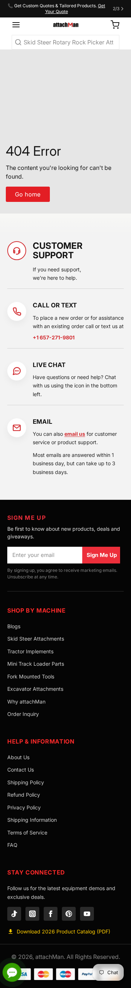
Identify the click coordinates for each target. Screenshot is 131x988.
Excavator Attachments (35, 689)
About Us (18, 757)
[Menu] (18, 24)
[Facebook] (50, 914)
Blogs (13, 626)
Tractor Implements (30, 651)
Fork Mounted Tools (30, 676)
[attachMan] (65, 24)
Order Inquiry (23, 714)
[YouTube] (87, 914)
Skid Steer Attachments (35, 639)
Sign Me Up (102, 554)
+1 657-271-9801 (54, 337)
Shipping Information (32, 820)
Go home (28, 194)
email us (74, 434)
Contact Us (20, 769)
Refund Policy (23, 795)
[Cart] (112, 24)
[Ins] (32, 914)
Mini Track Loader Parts (35, 664)
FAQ (12, 845)
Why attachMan (26, 701)
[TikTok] (14, 914)
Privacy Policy (24, 807)
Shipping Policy (25, 782)
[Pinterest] (69, 914)
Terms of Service (27, 832)
